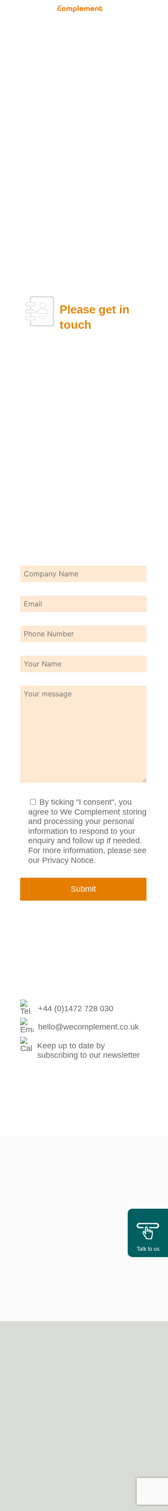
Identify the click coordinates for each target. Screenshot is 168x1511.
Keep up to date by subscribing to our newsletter (88, 1050)
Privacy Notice (68, 860)
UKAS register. (84, 1213)
